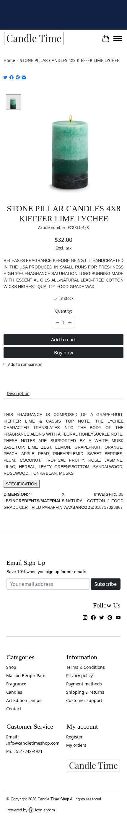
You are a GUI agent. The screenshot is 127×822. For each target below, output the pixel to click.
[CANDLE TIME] (34, 38)
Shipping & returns (85, 692)
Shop (11, 667)
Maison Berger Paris (26, 675)
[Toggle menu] (117, 38)
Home (9, 60)
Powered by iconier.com (30, 810)
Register (74, 737)
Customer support (84, 700)
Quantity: (63, 311)
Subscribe (106, 584)
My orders (76, 745)
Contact (13, 708)
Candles (14, 692)
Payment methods (84, 684)
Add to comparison (25, 364)
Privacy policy (79, 675)
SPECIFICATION (21, 484)
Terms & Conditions (85, 667)
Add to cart (63, 339)
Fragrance (16, 684)
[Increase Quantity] (70, 323)
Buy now (63, 352)
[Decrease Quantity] (57, 323)
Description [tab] (18, 393)
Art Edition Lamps (23, 700)
